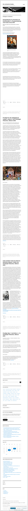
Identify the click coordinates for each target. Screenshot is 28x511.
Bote (6, 254)
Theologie (8, 400)
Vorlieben (24, 508)
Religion (11, 399)
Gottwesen (10, 255)
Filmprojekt (7, 112)
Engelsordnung (4, 255)
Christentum (18, 389)
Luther (6, 396)
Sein (19, 399)
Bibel (11, 389)
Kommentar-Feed (5, 492)
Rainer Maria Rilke (18, 255)
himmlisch (13, 255)
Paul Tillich (6, 328)
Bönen (19, 111)
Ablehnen (18, 508)
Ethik (13, 390)
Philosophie (17, 397)
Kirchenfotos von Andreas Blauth (8, 471)
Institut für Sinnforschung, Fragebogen (8, 469)
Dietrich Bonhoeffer (9, 390)
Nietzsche (10, 397)
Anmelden (4, 490)
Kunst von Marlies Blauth (6, 476)
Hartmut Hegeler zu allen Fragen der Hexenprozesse (10, 468)
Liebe (4, 396)
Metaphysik (12, 396)
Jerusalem (18, 393)
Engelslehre (18, 254)
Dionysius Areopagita (9, 254)
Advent (18, 373)
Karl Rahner (11, 327)
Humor (18, 112)
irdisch (14, 255)
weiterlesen (4, 240)
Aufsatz (14, 326)
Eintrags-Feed (5, 491)
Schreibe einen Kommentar (6, 375)
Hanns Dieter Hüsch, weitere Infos (8, 467)
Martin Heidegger (15, 327)
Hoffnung (12, 393)
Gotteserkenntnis (5, 327)
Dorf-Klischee (4, 112)
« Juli (6, 454)
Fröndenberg (10, 112)
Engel (12, 254)
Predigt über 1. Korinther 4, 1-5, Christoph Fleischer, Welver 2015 (12, 334)
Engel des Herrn (15, 254)
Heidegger (8, 393)
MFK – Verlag (5, 477)
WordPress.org (5, 493)
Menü (24, 4)
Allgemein (13, 111)
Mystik (18, 327)
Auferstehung (8, 389)
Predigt (15, 373)
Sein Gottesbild (9, 328)
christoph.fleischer (5, 111)
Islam (15, 393)
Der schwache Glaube (8, 4)
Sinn (3, 400)
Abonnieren (5, 419)
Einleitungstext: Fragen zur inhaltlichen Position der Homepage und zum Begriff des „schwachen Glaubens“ (14, 503)
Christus (4, 390)
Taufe (6, 400)
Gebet (18, 390)
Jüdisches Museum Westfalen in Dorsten (9, 470)
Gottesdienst (5, 393)
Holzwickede (16, 112)
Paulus (14, 397)
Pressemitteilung (16, 111)
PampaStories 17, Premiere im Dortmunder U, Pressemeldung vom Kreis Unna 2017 (12, 21)
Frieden (16, 390)
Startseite (4, 497)
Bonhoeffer (14, 389)
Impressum (4, 499)
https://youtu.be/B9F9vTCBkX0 (7, 33)
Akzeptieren (13, 508)
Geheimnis (13, 112)
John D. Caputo (8, 327)
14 (14, 448)
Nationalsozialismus (5, 397)
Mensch (9, 396)
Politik (4, 399)
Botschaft (20, 373)
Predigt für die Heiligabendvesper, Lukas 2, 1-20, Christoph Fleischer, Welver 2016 (12, 119)
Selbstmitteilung (13, 328)
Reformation (7, 399)
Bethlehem (4, 254)
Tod (11, 400)
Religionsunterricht (15, 399)
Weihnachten (15, 400)
